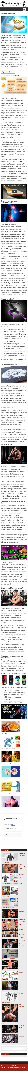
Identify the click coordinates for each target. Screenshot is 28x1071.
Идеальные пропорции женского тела (22, 922)
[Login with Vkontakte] (14, 825)
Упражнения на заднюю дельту (10, 1023)
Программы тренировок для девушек (12, 991)
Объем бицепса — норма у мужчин (22, 867)
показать (12, 72)
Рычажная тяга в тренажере (22, 1027)
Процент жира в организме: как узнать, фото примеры (22, 933)
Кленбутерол (5, 896)
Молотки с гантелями (21, 910)
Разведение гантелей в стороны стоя (12, 970)
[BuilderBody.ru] (13, 3)
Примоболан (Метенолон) (9, 907)
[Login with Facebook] (12, 825)
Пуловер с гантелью (21, 1036)
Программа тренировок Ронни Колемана (22, 942)
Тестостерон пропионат (8, 958)
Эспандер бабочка (21, 973)
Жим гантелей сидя (21, 1006)
